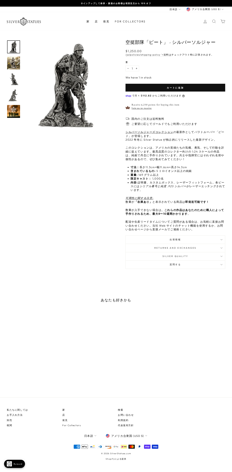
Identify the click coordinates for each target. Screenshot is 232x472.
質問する (175, 264)
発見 (106, 21)
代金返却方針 (126, 425)
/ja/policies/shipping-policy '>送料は (148, 54)
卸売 (9, 420)
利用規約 (123, 420)
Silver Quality (175, 256)
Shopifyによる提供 (116, 459)
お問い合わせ (126, 414)
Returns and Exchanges (175, 247)
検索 (120, 409)
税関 (9, 425)
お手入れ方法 (15, 414)
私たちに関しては (17, 409)
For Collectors (130, 21)
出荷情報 (175, 239)
